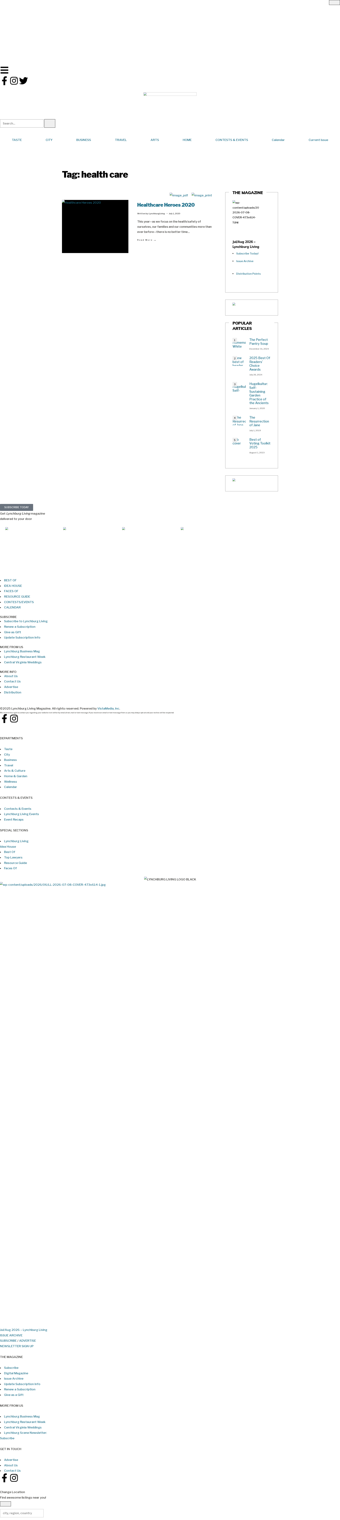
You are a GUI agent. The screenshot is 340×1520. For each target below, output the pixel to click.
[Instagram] (14, 80)
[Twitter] (23, 80)
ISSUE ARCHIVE (11, 1335)
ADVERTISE (27, 1340)
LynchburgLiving (157, 213)
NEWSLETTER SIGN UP (17, 1346)
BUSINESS (83, 140)
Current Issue (318, 140)
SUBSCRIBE (8, 1340)
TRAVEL (121, 140)
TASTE (17, 140)
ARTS (155, 140)
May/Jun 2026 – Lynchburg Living (87, 569)
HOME (187, 140)
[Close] (334, 2)
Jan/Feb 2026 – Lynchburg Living (204, 569)
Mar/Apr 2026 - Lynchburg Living (146, 569)
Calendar (278, 140)
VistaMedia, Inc (108, 708)
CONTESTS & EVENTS (232, 140)
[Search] (49, 123)
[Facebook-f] (4, 80)
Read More (147, 240)
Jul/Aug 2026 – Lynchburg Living (29, 569)
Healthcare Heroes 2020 (166, 205)
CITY (49, 140)
